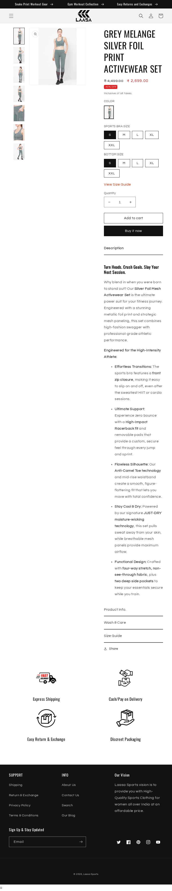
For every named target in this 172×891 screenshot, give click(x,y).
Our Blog (68, 815)
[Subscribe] (81, 842)
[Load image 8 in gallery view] (19, 151)
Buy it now (133, 231)
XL (152, 134)
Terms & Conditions (24, 815)
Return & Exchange (23, 795)
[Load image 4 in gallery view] (19, 74)
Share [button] (113, 648)
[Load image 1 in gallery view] (19, 36)
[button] (11, 16)
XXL (112, 145)
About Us (69, 785)
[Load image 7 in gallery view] (19, 132)
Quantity (110, 193)
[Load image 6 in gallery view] (19, 113)
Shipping (15, 785)
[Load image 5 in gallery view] (19, 94)
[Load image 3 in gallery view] (19, 55)
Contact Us (70, 795)
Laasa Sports (90, 874)
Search (67, 805)
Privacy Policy (19, 805)
